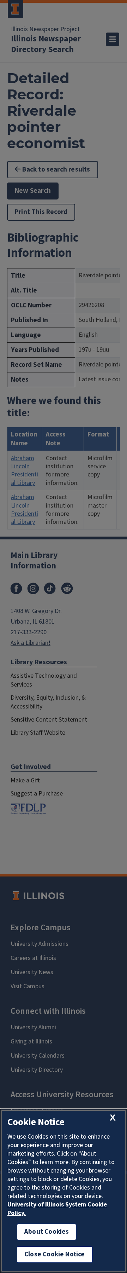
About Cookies (46, 1232)
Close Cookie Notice (54, 1254)
